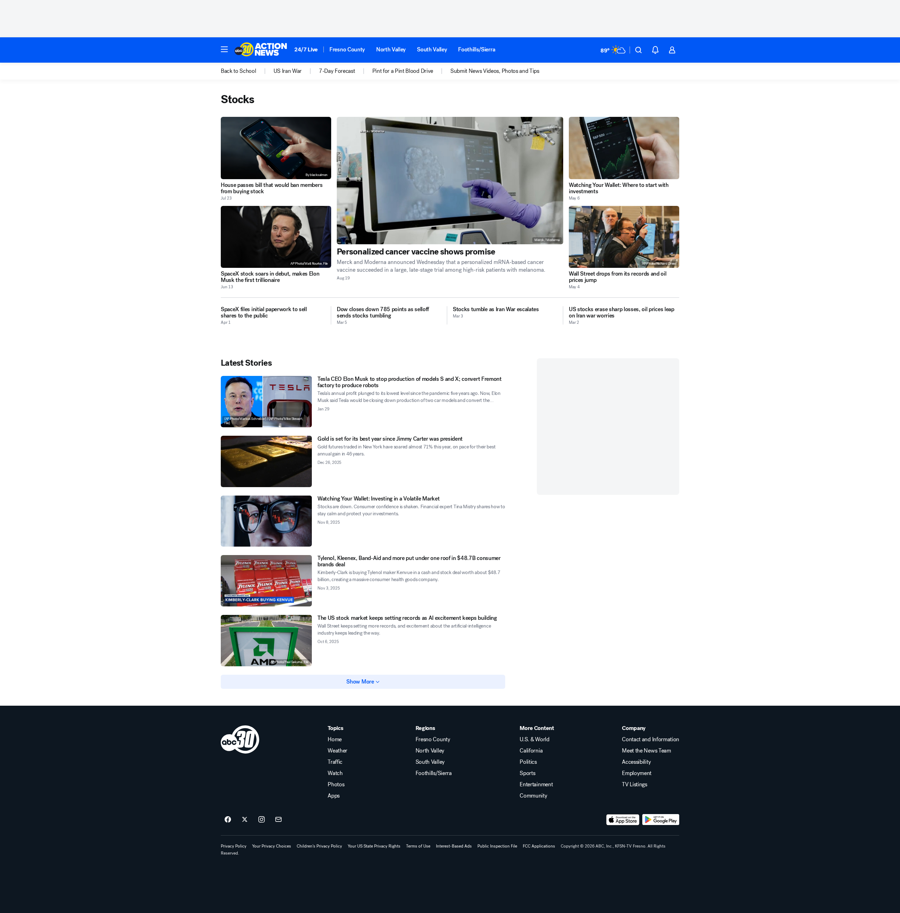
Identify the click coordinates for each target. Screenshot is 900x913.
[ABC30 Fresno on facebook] (228, 820)
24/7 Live (306, 49)
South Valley (432, 49)
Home (335, 739)
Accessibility (636, 762)
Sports (527, 773)
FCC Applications (539, 846)
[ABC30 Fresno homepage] (260, 50)
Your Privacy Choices (271, 846)
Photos (336, 784)
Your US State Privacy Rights (374, 846)
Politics (528, 762)
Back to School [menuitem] (238, 71)
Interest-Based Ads (454, 846)
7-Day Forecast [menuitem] (337, 71)
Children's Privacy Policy (319, 846)
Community (533, 796)
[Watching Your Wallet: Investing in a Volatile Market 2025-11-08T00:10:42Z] (266, 521)
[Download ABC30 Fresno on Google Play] (660, 819)
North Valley (391, 49)
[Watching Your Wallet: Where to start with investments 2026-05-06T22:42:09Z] (624, 148)
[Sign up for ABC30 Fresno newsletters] (278, 820)
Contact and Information (650, 739)
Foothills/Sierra (476, 49)
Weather (337, 751)
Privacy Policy (233, 846)
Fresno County (347, 49)
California (531, 751)
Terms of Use (418, 846)
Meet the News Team (646, 751)
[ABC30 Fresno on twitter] (245, 820)
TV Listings (634, 784)
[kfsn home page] (240, 739)
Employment (636, 773)
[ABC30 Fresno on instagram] (262, 820)
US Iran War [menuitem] (288, 71)
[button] (224, 49)
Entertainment (536, 784)
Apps (334, 796)
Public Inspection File (497, 846)
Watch (335, 773)
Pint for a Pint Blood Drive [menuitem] (402, 71)
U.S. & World (534, 739)
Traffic (335, 762)
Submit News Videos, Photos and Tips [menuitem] (494, 71)
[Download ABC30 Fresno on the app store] (623, 819)
